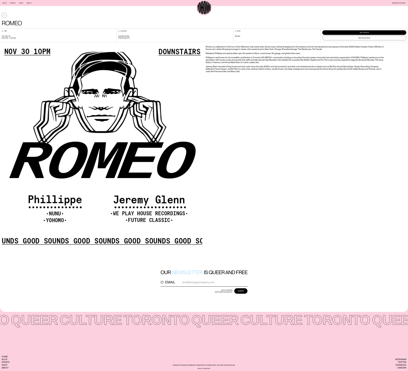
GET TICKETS (364, 32)
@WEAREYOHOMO (398, 3)
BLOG (4, 3)
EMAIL (170, 282)
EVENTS (13, 3)
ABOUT (29, 3)
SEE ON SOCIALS (364, 38)
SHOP (21, 3)
